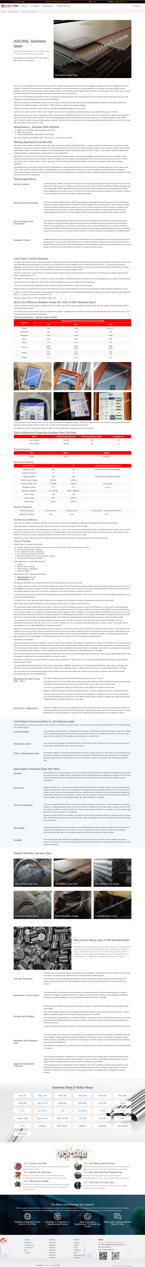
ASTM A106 (52, 1257)
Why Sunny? (28, 1242)
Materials (76, 1240)
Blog (26, 1250)
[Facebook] (45, 1265)
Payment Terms (29, 1247)
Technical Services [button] (63, 6)
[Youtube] (54, 1265)
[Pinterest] (56, 1265)
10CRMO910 (77, 1250)
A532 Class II (52, 1242)
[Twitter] (47, 1265)
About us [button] (24, 6)
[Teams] (58, 1265)
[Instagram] (49, 1265)
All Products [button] (35, 6)
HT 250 (76, 1247)
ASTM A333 (52, 1250)
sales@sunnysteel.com (108, 1249)
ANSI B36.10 (52, 1245)
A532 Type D (52, 1255)
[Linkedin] (51, 1265)
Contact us (137, 6)
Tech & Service (13, 11)
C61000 (76, 1252)
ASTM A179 (52, 1247)
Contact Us (27, 1252)
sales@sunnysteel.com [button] (120, 2)
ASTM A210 (52, 1252)
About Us (27, 1240)
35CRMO (76, 1245)
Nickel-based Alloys (79, 1255)
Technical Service (29, 1245)
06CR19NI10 (77, 1257)
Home (3, 11)
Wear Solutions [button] (48, 6)
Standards (52, 1240)
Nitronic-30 (77, 1242)
